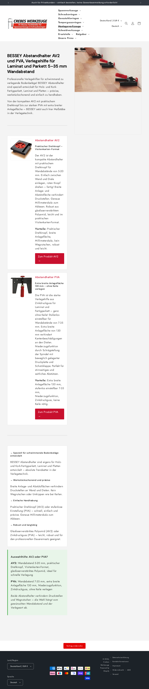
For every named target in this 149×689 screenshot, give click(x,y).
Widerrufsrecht (118, 670)
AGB (129, 670)
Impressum (116, 666)
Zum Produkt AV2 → (48, 258)
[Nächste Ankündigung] (141, 3)
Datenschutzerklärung (120, 657)
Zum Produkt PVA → (48, 414)
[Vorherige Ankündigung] (8, 3)
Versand (115, 674)
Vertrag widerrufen (74, 645)
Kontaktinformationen (120, 661)
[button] (69, 10)
